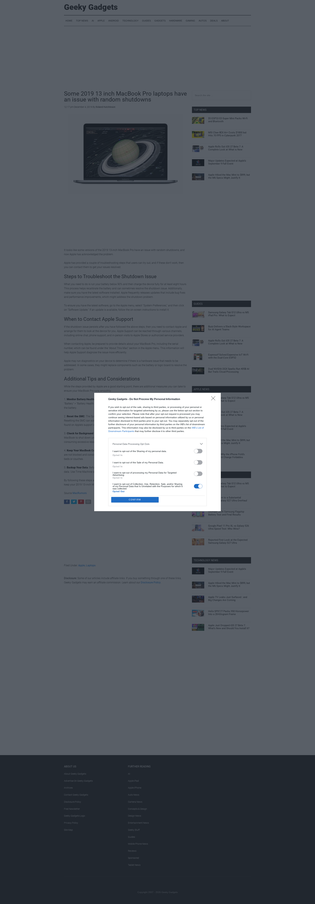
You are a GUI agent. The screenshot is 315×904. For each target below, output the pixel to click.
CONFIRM (135, 499)
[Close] (214, 399)
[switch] (198, 451)
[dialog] (157, 452)
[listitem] (157, 444)
